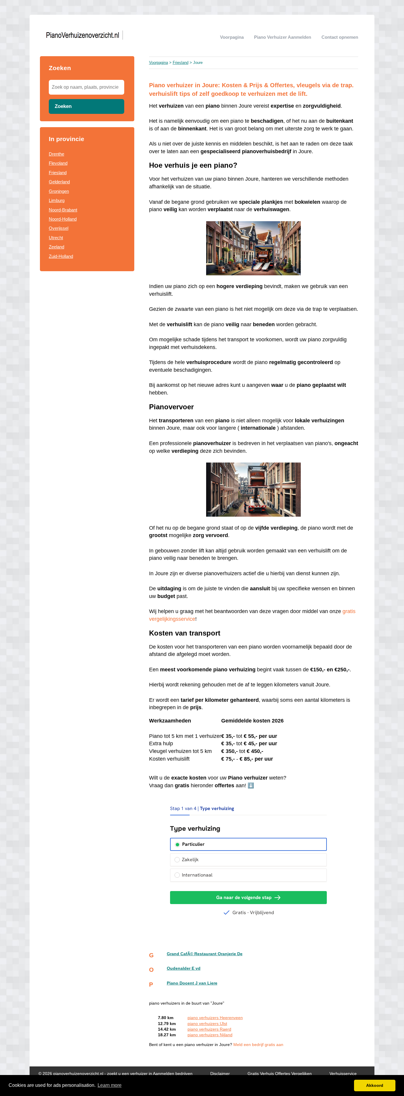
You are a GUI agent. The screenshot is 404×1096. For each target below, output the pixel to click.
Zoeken (63, 106)
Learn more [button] (110, 1085)
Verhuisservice (343, 1073)
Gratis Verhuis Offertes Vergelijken (280, 1073)
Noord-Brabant (63, 209)
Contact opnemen (339, 37)
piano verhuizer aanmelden (282, 37)
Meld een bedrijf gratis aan (258, 1044)
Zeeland (56, 246)
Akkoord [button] (374, 1085)
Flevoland (58, 163)
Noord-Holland (63, 219)
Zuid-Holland (61, 256)
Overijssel (58, 228)
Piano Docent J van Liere (192, 983)
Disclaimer (220, 1073)
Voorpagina (232, 37)
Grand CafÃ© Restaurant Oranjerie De (205, 954)
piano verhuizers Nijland (210, 1035)
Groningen (59, 191)
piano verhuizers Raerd (209, 1029)
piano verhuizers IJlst (207, 1023)
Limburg (56, 200)
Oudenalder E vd (184, 968)
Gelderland (59, 181)
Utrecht (56, 237)
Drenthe (56, 153)
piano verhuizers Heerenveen (215, 1018)
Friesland (58, 172)
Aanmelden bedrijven (173, 1073)
